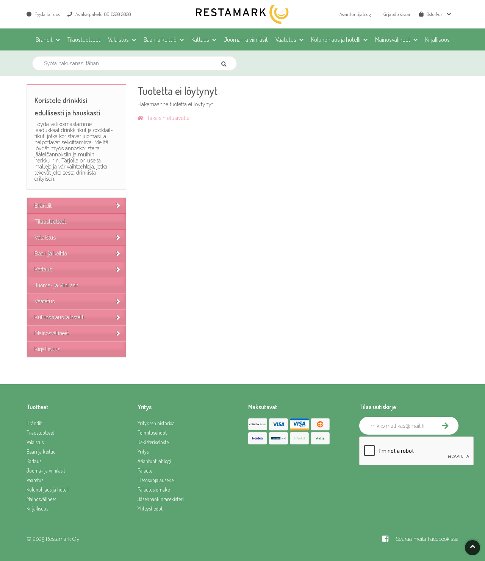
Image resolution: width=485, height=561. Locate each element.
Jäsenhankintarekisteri (161, 499)
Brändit (43, 206)
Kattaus (43, 269)
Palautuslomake (154, 489)
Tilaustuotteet (50, 222)
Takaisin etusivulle (166, 118)
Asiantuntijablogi (356, 14)
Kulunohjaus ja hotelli (59, 317)
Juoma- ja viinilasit (56, 285)
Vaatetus (44, 301)
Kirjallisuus (47, 349)
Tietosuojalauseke (156, 480)
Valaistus (45, 238)
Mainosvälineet (51, 333)
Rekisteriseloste (153, 442)
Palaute (145, 470)
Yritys (143, 451)
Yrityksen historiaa (156, 423)
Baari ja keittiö (50, 254)
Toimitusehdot (152, 432)
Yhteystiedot (150, 508)
